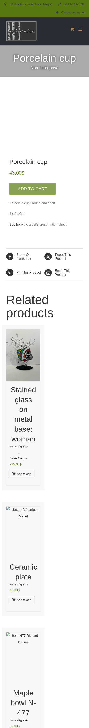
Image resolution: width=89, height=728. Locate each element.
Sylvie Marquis (19, 458)
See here (16, 224)
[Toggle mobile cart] (72, 29)
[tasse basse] (44, 118)
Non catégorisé (44, 67)
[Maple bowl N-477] (23, 658)
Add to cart (32, 188)
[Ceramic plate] (23, 532)
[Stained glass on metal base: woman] (23, 355)
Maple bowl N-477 (23, 703)
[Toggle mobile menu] (80, 29)
